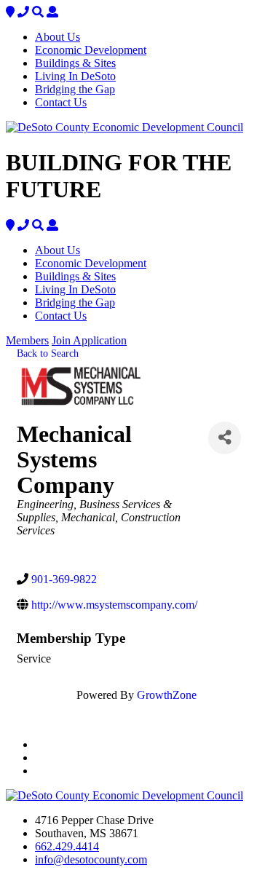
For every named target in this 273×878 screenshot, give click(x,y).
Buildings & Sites (75, 63)
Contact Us (61, 102)
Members (27, 340)
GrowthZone (167, 695)
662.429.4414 (67, 846)
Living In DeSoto (75, 76)
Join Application (89, 340)
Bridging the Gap (75, 89)
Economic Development (90, 50)
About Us (57, 37)
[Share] (224, 438)
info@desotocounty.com (91, 859)
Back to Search (48, 353)
